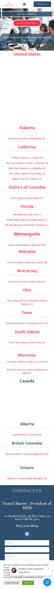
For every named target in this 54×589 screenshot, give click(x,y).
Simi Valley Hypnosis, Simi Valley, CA (27, 173)
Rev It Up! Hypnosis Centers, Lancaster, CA (27, 163)
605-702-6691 (27, 525)
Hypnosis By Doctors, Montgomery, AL (27, 138)
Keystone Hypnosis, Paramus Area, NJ (27, 281)
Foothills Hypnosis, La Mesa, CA (27, 157)
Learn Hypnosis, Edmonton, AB (27, 434)
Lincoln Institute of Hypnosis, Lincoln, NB (27, 262)
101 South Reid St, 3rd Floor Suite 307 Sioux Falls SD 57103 (27, 517)
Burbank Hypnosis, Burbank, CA (27, 179)
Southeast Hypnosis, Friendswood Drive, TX (27, 323)
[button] (24, 4)
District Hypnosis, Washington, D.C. (27, 198)
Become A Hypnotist (27, 14)
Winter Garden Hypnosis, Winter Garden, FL (27, 220)
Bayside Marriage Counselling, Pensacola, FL (27, 225)
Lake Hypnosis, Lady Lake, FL (27, 214)
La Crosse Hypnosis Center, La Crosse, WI (27, 361)
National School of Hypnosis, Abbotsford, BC (27, 454)
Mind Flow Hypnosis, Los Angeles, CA (27, 168)
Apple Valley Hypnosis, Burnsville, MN (27, 245)
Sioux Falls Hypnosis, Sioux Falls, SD (27, 342)
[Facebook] (27, 533)
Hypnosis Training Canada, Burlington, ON (27, 478)
